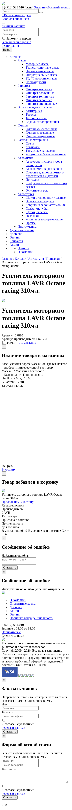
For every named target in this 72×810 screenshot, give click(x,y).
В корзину (9, 469)
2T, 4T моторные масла (41, 78)
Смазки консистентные (41, 129)
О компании (26, 252)
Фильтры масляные (39, 89)
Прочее (31, 223)
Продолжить (10, 501)
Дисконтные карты (23, 603)
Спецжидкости (36, 82)
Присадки (32, 179)
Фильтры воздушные (40, 93)
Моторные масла (37, 64)
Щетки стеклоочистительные (46, 197)
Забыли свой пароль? (16, 42)
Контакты (16, 241)
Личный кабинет (13, 26)
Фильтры (24, 85)
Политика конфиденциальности (31, 618)
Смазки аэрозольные (40, 132)
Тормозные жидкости (40, 150)
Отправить (9, 567)
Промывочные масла (40, 71)
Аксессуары (26, 194)
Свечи (30, 143)
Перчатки (32, 215)
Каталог (15, 56)
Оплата (15, 237)
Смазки (23, 125)
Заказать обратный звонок (52, 7)
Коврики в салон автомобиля (45, 205)
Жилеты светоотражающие (44, 219)
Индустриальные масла (42, 74)
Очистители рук (37, 190)
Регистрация (10, 45)
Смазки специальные (40, 136)
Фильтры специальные (41, 103)
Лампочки (33, 147)
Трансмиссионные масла (42, 67)
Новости (23, 248)
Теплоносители (36, 118)
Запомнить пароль (18, 38)
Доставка (16, 233)
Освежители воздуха (40, 201)
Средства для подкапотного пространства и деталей (45, 174)
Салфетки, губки (37, 208)
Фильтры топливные (40, 96)
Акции (14, 244)
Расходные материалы (33, 140)
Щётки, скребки (37, 212)
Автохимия (25, 158)
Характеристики (13, 505)
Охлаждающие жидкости (35, 107)
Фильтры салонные (39, 100)
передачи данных (13, 727)
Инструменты (27, 226)
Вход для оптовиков (15, 18)
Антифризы (34, 111)
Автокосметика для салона (44, 168)
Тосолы (31, 114)
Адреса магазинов (22, 230)
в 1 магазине (27, 342)
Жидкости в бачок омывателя (46, 154)
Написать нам (11, 632)
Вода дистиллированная (42, 121)
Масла (22, 60)
